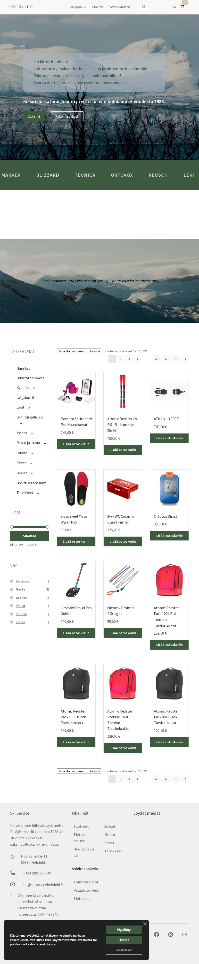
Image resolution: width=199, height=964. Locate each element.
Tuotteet (81, 826)
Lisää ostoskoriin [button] (169, 438)
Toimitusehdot (86, 882)
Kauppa (76, 6)
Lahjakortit (26, 397)
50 (176, 359)
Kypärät (23, 387)
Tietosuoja (82, 898)
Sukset (22, 473)
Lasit (20, 407)
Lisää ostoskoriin (76, 444)
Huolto (97, 6)
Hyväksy (124, 929)
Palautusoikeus (86, 890)
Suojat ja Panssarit (31, 482)
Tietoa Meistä (119, 6)
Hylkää (124, 940)
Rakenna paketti (67, 116)
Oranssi (22, 597)
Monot (22, 432)
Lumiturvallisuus (30, 417)
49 (166, 359)
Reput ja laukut (29, 442)
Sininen (21, 614)
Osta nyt (34, 116)
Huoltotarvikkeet (30, 377)
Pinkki (20, 606)
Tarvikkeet (25, 492)
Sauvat (22, 452)
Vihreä (20, 622)
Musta (20, 589)
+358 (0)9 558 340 (37, 873)
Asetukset (124, 950)
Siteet (21, 462)
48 (156, 359)
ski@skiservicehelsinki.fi (43, 884)
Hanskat (23, 368)
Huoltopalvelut (84, 852)
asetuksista (47, 944)
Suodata (29, 536)
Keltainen (23, 581)
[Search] (144, 7)
